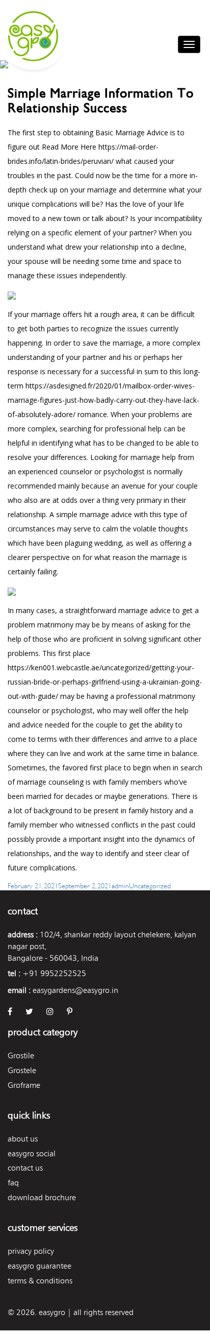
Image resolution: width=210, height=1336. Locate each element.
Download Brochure (42, 1197)
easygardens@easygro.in (75, 990)
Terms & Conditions (40, 1280)
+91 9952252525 (54, 973)
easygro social (32, 1153)
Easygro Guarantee (39, 1266)
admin (120, 885)
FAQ (13, 1182)
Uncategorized (150, 885)
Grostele (22, 1070)
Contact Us (25, 1168)
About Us (23, 1139)
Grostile (21, 1055)
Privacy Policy (31, 1251)
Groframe (24, 1085)
